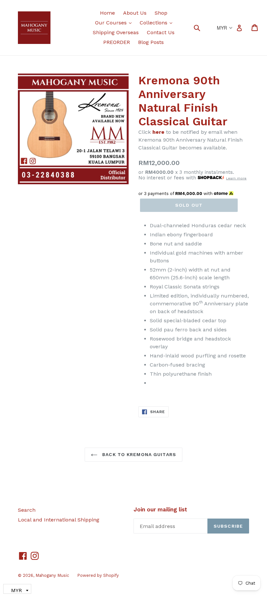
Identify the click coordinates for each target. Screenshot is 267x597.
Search (26, 510)
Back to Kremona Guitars (138, 454)
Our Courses (115, 22)
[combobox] (201, 27)
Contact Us (161, 32)
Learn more (236, 178)
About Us (135, 13)
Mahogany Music (52, 575)
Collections (158, 22)
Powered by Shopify (98, 575)
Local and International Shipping (58, 520)
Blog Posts (151, 42)
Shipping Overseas (116, 32)
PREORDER (116, 42)
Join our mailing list (160, 509)
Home (107, 13)
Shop (161, 13)
